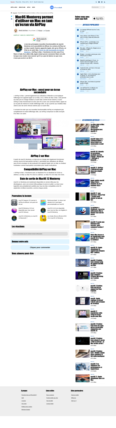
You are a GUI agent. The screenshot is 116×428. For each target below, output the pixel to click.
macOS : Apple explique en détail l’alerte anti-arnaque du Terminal (98, 301)
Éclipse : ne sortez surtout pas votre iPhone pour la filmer (90, 54)
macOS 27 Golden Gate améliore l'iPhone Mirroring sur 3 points (97, 275)
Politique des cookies (27, 406)
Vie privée (24, 403)
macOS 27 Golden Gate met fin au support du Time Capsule (96, 288)
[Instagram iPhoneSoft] (102, 2)
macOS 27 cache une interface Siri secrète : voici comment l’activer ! (97, 224)
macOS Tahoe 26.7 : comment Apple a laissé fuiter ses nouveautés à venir (97, 141)
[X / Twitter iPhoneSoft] (96, 2)
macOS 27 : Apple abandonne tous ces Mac (97, 378)
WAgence (73, 397)
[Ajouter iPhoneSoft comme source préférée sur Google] (40, 39)
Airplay (17, 35)
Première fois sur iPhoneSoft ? (29, 395)
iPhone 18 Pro (25, 2)
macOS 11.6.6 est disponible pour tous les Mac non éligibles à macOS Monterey (57, 210)
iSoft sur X (73, 400)
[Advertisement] (40, 72)
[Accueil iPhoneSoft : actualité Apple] (11, 13)
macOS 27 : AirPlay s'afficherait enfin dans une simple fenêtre (97, 170)
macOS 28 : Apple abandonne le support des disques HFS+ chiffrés (98, 250)
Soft (58, 7)
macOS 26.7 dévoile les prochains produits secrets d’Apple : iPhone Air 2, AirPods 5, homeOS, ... (97, 156)
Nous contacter (50, 395)
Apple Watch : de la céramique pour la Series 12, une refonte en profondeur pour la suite (90, 75)
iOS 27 (31, 2)
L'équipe (24, 400)
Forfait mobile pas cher (52, 397)
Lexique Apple (49, 403)
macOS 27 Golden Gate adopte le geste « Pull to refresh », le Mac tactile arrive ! (98, 341)
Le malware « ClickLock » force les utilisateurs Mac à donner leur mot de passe (97, 211)
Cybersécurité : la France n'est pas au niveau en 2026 (90, 68)
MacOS (15, 13)
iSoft (23, 397)
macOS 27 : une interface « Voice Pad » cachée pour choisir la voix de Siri (98, 196)
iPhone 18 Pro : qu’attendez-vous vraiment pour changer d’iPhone (89, 42)
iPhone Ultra (18, 2)
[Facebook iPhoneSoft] (99, 2)
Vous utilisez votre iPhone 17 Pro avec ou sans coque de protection (89, 36)
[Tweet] (11, 16)
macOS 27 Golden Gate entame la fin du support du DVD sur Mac (97, 262)
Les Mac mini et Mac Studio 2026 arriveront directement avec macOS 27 (97, 128)
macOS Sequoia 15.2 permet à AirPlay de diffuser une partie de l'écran (28, 202)
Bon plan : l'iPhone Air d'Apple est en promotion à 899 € (90, 48)
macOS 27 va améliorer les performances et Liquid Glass (96, 366)
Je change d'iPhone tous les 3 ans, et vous (90, 30)
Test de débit (49, 400)
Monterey (30, 35)
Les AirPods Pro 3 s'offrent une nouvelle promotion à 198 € (89, 88)
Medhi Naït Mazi (23, 30)
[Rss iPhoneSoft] (104, 2)
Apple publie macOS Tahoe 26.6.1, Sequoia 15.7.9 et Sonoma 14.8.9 (97, 183)
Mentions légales (26, 409)
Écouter (47, 30)
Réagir (40, 30)
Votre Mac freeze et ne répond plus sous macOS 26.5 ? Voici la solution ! (98, 237)
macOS (23, 35)
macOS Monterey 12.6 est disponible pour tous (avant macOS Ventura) (26, 210)
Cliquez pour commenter (40, 247)
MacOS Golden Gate (38, 2)
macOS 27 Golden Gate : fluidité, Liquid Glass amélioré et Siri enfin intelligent (97, 353)
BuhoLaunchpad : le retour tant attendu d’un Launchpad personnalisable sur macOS (57, 202)
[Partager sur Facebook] (11, 19)
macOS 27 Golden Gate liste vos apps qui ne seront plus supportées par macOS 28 (97, 327)
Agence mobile (75, 395)
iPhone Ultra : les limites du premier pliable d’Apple (90, 82)
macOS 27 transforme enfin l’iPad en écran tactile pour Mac (96, 313)
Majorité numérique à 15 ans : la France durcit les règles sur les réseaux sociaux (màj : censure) (89, 62)
